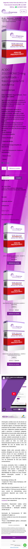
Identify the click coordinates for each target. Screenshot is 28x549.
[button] (26, 525)
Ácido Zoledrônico (11, 188)
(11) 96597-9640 (20, 7)
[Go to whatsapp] (25, 545)
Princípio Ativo (18, 18)
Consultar (18, 178)
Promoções (23, 189)
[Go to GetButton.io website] (25, 547)
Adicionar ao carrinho (14, 168)
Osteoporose (4, 189)
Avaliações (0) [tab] (5, 205)
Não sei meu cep (5, 180)
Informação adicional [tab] (7, 201)
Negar (14, 541)
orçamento (4, 500)
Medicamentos (10, 18)
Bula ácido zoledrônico (7, 214)
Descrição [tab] (4, 197)
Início (4, 18)
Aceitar (14, 537)
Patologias (10, 189)
